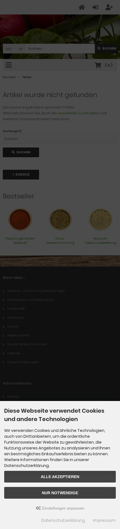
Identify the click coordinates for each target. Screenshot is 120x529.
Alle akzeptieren (60, 476)
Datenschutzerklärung (63, 520)
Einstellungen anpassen (62, 508)
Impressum (104, 520)
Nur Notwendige (60, 493)
